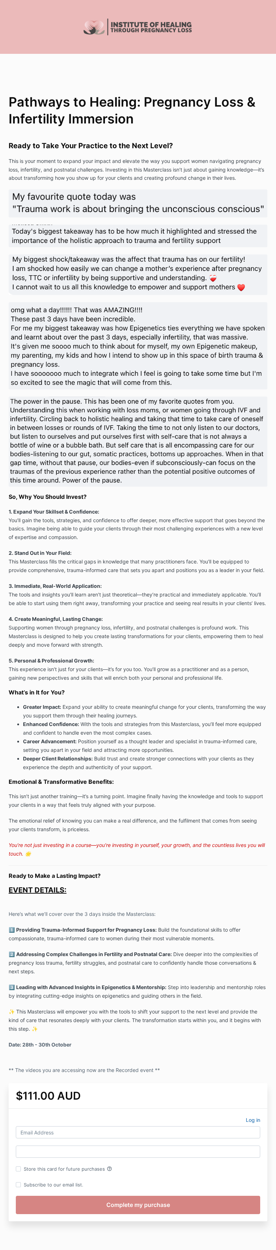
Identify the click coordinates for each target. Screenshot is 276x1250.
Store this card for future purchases (68, 1169)
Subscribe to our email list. (53, 1185)
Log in (253, 1120)
